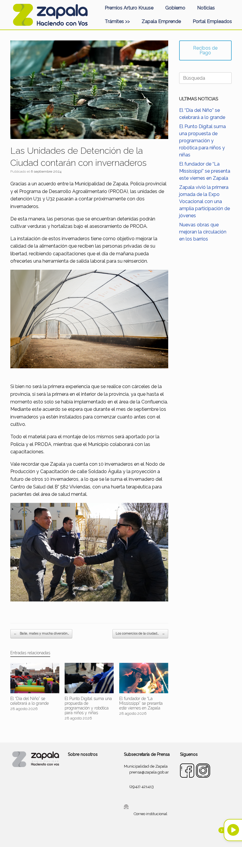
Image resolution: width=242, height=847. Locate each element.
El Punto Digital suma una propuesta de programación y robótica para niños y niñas (202, 141)
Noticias (206, 8)
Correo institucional (150, 814)
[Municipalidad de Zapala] (50, 15)
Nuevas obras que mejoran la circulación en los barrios (202, 232)
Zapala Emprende (161, 21)
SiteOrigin (128, 835)
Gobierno (175, 8)
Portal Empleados (212, 21)
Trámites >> (117, 21)
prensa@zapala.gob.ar (149, 772)
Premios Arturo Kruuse (129, 8)
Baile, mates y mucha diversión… (41, 633)
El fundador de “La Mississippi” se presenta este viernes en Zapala (204, 171)
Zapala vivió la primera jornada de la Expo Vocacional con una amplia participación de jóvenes (204, 201)
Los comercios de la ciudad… (140, 633)
